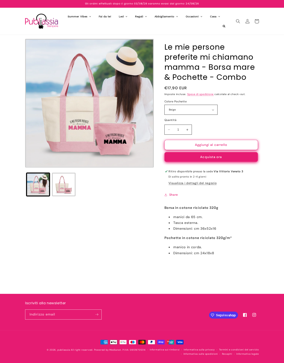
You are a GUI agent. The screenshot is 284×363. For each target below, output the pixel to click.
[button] (238, 21)
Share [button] (173, 195)
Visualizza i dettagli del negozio (192, 183)
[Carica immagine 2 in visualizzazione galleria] (64, 184)
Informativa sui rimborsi (164, 349)
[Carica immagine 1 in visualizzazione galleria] (38, 184)
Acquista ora (211, 157)
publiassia (63, 349)
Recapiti (227, 353)
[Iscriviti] (96, 314)
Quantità (170, 120)
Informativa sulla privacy (199, 349)
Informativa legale (247, 353)
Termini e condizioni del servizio (239, 349)
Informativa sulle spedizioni (201, 353)
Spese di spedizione (200, 94)
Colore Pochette (175, 101)
